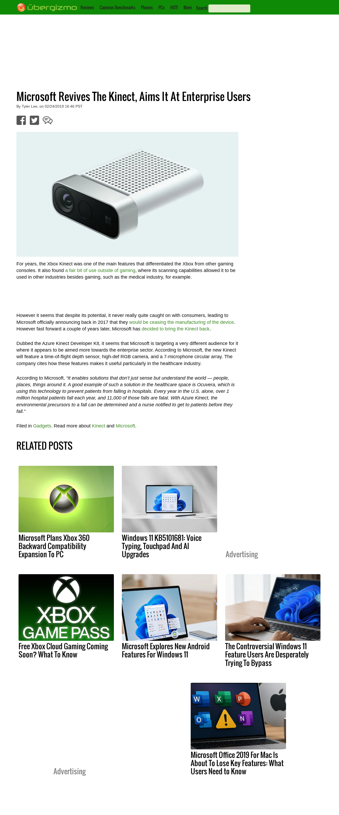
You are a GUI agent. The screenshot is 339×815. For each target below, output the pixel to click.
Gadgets (42, 426)
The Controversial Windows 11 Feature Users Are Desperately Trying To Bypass (267, 654)
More (188, 7)
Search (201, 8)
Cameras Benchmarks (117, 7)
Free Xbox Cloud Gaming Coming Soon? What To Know (63, 650)
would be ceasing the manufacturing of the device (181, 322)
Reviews (87, 7)
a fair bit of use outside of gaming (100, 270)
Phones (147, 7)
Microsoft (125, 426)
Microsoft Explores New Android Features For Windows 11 (166, 650)
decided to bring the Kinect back (175, 328)
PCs (161, 7)
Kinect (98, 426)
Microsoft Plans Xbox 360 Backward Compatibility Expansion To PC (54, 545)
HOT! (174, 7)
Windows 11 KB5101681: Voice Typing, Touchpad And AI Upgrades (162, 545)
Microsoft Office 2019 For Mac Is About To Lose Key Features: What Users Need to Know (237, 762)
